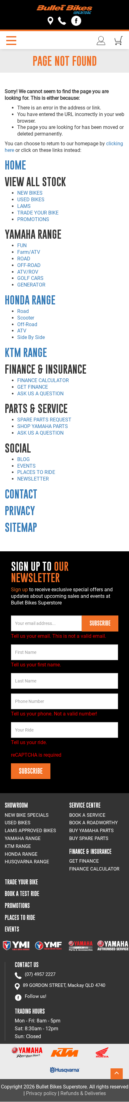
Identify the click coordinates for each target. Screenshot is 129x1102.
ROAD (23, 259)
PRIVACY (20, 510)
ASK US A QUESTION (40, 394)
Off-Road (27, 324)
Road (23, 311)
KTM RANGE (26, 352)
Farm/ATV (28, 252)
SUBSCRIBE (100, 623)
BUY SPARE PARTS (88, 838)
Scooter (25, 318)
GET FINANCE (32, 387)
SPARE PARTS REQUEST (44, 420)
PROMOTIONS (33, 219)
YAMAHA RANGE (23, 838)
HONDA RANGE (30, 300)
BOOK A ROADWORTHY (93, 823)
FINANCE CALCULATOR (43, 380)
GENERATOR (31, 285)
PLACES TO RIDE (36, 472)
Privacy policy (41, 1093)
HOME (15, 165)
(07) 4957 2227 (40, 974)
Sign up (20, 590)
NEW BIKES (30, 193)
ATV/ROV (27, 272)
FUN (22, 245)
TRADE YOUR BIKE (38, 213)
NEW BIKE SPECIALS (27, 815)
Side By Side (31, 337)
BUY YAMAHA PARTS (91, 830)
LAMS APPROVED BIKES (30, 830)
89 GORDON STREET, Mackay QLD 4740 (64, 985)
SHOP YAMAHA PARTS (42, 426)
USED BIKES (30, 200)
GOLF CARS (30, 278)
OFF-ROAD (29, 265)
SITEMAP (21, 527)
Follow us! (35, 996)
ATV (21, 331)
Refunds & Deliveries (83, 1093)
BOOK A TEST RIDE (22, 893)
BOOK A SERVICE (87, 815)
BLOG (23, 459)
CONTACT (21, 494)
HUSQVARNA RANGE (27, 862)
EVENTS (26, 466)
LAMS (24, 206)
